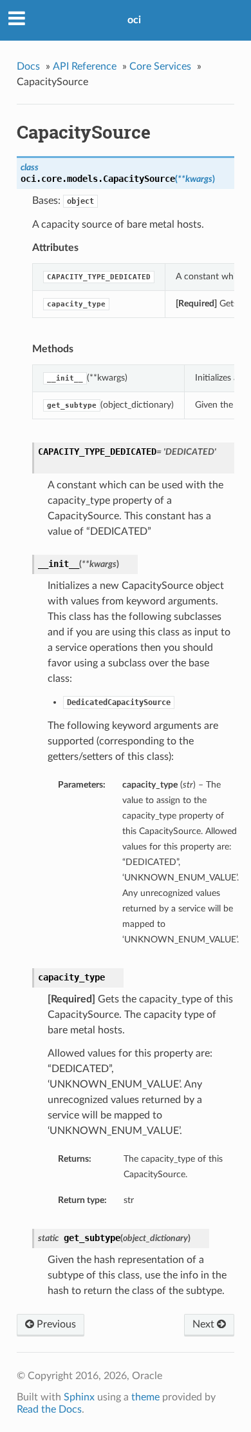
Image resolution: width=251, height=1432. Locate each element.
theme (145, 1397)
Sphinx (79, 1397)
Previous (55, 1324)
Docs (28, 66)
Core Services (160, 66)
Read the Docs (49, 1409)
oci (134, 20)
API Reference (84, 66)
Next (204, 1324)
